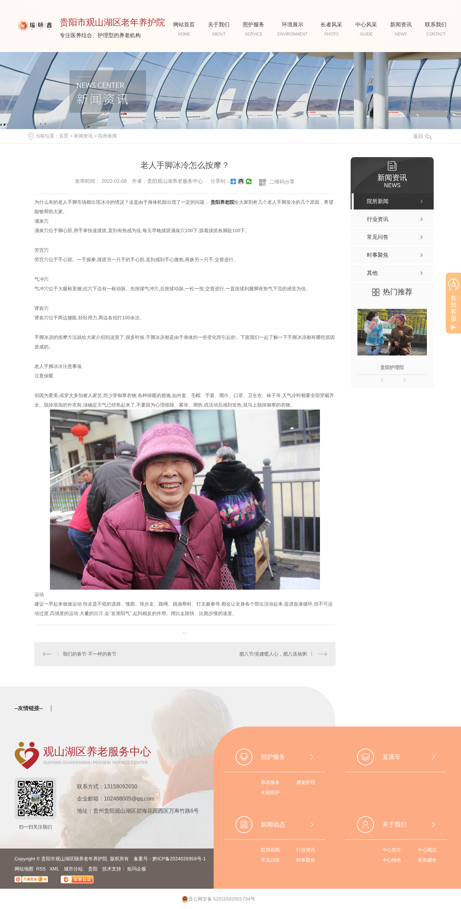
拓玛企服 (136, 868)
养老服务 (270, 782)
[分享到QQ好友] (241, 181)
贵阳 (93, 868)
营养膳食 (427, 860)
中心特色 (391, 860)
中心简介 (391, 850)
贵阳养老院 (222, 202)
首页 (64, 136)
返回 (418, 136)
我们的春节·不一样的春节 (89, 654)
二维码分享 (282, 182)
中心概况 (427, 850)
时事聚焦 (305, 860)
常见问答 (270, 860)
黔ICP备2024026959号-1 (179, 858)
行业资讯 (305, 850)
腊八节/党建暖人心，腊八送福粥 (273, 654)
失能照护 (270, 792)
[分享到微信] (249, 181)
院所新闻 (107, 136)
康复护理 (305, 782)
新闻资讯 (83, 136)
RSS (41, 868)
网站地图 (24, 868)
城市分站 (73, 868)
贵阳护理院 (392, 367)
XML (55, 868)
